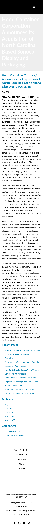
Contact (21, 469)
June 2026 (9, 412)
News (21, 464)
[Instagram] (29, 523)
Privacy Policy (21, 455)
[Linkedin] (14, 523)
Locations (21, 459)
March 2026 (10, 416)
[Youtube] (24, 523)
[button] (34, 7)
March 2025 (10, 420)
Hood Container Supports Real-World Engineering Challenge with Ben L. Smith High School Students (21, 382)
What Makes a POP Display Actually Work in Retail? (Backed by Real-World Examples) (22, 354)
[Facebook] (19, 523)
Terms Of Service (21, 450)
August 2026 (10, 405)
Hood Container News (14, 435)
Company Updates (12, 431)
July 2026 (9, 409)
